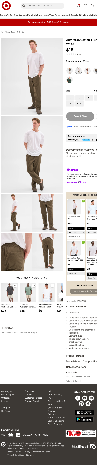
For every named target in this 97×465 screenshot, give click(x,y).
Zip (2, 404)
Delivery (52, 414)
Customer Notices (33, 398)
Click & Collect (55, 407)
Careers (28, 394)
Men (29, 15)
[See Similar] (15, 285)
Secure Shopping (56, 421)
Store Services (55, 424)
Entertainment (62, 15)
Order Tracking (55, 394)
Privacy (27, 452)
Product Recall (32, 401)
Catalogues (6, 391)
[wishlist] (85, 5)
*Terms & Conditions (15, 455)
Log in (83, 182)
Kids (34, 15)
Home (46, 15)
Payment (52, 411)
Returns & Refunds (57, 417)
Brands (88, 15)
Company (29, 391)
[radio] (70, 97)
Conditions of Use (14, 452)
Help (50, 391)
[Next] (61, 295)
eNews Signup (8, 394)
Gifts (81, 15)
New (16, 15)
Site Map (30, 455)
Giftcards (5, 398)
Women (23, 15)
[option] (69, 70)
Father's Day (7, 15)
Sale (94, 15)
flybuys (4, 401)
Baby (39, 15)
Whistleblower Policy (41, 452)
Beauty (74, 15)
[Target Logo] (6, 5)
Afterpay (5, 407)
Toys (51, 15)
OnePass (5, 411)
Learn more (72, 182)
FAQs (50, 398)
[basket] (92, 5)
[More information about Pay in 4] (92, 140)
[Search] (23, 6)
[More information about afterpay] (78, 140)
